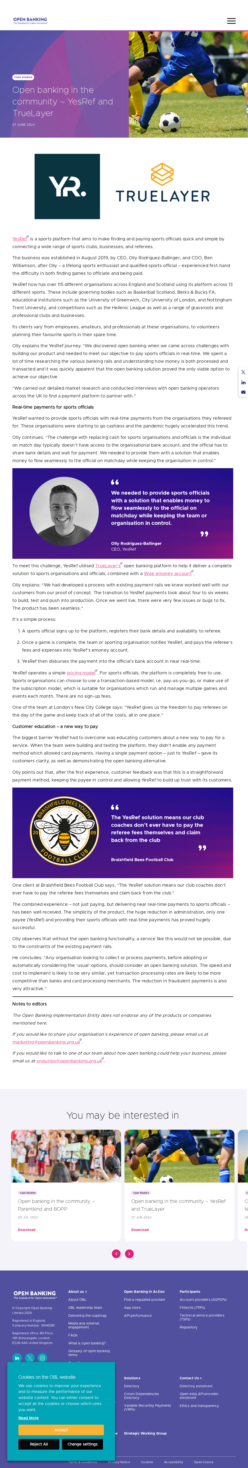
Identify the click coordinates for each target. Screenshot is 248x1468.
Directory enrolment (196, 1386)
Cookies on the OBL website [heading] (47, 1377)
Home (208, 6)
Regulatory (188, 1327)
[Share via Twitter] (243, 372)
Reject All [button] (39, 1444)
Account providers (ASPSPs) (203, 1300)
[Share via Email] (243, 392)
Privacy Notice (119, 1462)
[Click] (116, 1253)
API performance (138, 1316)
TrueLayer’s (108, 566)
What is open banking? (87, 1343)
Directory (131, 1386)
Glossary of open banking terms (89, 1353)
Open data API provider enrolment (199, 1396)
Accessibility (173, 1462)
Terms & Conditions (82, 1462)
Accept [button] (61, 1430)
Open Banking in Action (144, 1292)
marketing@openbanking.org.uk (46, 1042)
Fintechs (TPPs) (192, 1308)
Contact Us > (191, 1378)
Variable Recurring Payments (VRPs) (147, 1407)
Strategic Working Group (145, 1433)
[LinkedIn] (17, 1358)
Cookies (147, 1462)
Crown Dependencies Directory (141, 1396)
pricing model (81, 673)
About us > (77, 1292)
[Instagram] (42, 1358)
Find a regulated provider (144, 1300)
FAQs (73, 1335)
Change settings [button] (83, 1444)
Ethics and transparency (199, 1406)
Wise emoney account (168, 574)
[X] (30, 1358)
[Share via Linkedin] (243, 382)
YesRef (19, 239)
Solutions (132, 1378)
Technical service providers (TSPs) (202, 1317)
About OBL (77, 1300)
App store (132, 1308)
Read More (28, 1418)
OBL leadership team (85, 1308)
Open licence (204, 1462)
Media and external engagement (83, 1325)
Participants (190, 1292)
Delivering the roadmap (87, 1316)
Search (226, 6)
